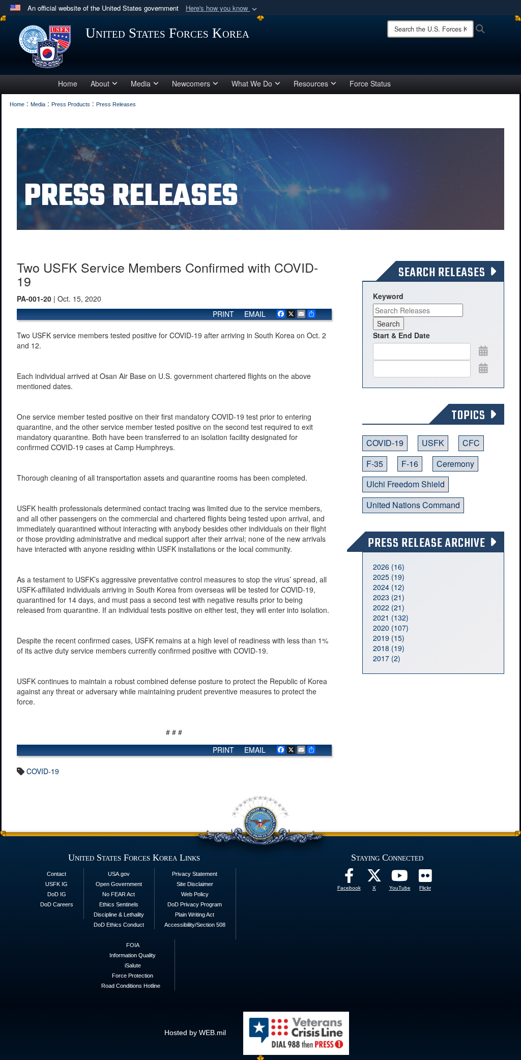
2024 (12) (388, 587)
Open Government (119, 884)
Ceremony (455, 463)
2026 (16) (388, 567)
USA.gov (119, 874)
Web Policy (195, 894)
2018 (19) (388, 648)
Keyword (388, 296)
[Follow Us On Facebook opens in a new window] (349, 878)
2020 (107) (391, 628)
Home (67, 83)
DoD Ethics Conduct (119, 925)
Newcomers (191, 83)
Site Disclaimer (195, 884)
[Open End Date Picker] (483, 367)
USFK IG (56, 884)
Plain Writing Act (194, 914)
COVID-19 (42, 771)
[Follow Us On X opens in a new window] (374, 878)
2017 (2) (386, 658)
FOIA (132, 945)
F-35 (374, 463)
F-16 (409, 463)
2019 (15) (388, 638)
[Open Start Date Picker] (483, 350)
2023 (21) (388, 597)
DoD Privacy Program (194, 904)
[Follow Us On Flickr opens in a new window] (425, 878)
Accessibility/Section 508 (194, 925)
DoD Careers (56, 904)
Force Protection (132, 976)
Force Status (370, 83)
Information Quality (132, 955)
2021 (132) (391, 617)
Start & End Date (401, 335)
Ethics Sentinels (118, 904)
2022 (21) (388, 607)
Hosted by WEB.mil (195, 1032)
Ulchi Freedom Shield (405, 484)
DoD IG (56, 894)
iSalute (133, 965)
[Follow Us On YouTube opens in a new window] (400, 878)
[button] (222, 8)
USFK (433, 443)
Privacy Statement (194, 874)
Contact (56, 874)
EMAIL (255, 314)
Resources (311, 83)
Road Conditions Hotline (130, 986)
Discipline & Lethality (119, 914)
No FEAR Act (118, 894)
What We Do (251, 83)
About (100, 83)
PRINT (223, 314)
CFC (471, 443)
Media (141, 83)
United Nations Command (413, 505)
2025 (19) (388, 577)
